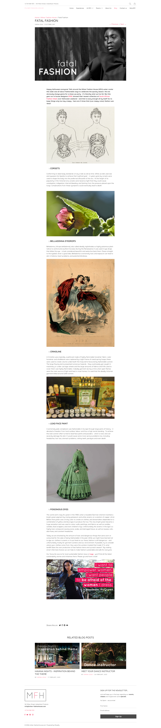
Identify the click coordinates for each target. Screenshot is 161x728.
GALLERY (132, 8)
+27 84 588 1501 (29, 4)
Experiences (80, 8)
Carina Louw (41, 677)
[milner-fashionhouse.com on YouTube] (27, 714)
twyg (91, 554)
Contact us (123, 8)
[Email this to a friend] (67, 625)
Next (123, 24)
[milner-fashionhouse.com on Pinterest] (30, 714)
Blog (115, 8)
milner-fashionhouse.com (38, 725)
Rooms (98, 8)
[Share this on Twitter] (60, 625)
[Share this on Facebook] (62, 625)
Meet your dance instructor (98, 671)
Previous (113, 24)
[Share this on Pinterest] (64, 625)
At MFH (89, 8)
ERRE (70, 96)
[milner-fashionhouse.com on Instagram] (32, 714)
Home (71, 8)
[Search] (130, 4)
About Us (108, 8)
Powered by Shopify (53, 725)
